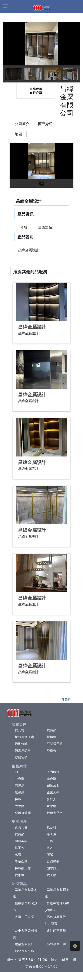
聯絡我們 (21, 757)
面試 (50, 854)
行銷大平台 (55, 813)
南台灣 (51, 778)
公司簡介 (22, 124)
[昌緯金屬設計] (41, 302)
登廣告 (51, 750)
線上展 (51, 834)
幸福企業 (21, 861)
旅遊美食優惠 (24, 737)
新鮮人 (51, 799)
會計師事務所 (56, 930)
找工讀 (51, 875)
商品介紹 (45, 124)
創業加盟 (53, 785)
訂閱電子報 (55, 743)
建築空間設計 (24, 944)
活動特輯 (21, 743)
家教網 (51, 806)
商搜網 (19, 785)
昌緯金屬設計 (32, 326)
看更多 (66, 699)
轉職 (18, 799)
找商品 (51, 730)
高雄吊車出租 (56, 944)
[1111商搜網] (41, 7)
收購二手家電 (24, 917)
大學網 (19, 806)
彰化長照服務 (24, 951)
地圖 (18, 134)
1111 (18, 772)
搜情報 (51, 737)
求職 (18, 854)
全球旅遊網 (23, 813)
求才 (50, 847)
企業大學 (53, 792)
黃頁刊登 (21, 827)
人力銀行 (53, 772)
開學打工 (53, 868)
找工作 (19, 847)
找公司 (19, 730)
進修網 (19, 792)
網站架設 (21, 841)
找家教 (19, 875)
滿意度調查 (23, 750)
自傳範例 (53, 861)
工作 (50, 841)
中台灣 (19, 778)
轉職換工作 (23, 868)
